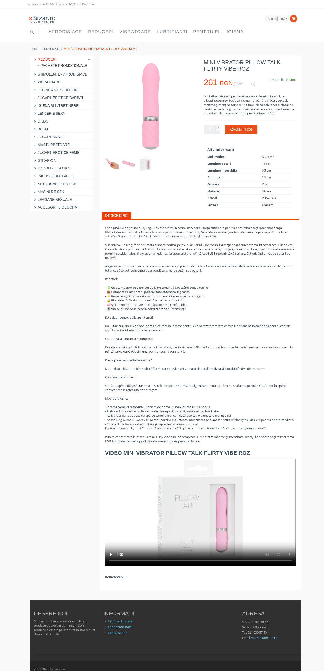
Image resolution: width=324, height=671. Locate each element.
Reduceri (101, 31)
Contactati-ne (117, 632)
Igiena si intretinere (58, 106)
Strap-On (47, 160)
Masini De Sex (51, 192)
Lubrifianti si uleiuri (58, 90)
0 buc (272, 19)
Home (35, 49)
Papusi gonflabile (56, 176)
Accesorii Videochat (58, 207)
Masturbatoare (54, 145)
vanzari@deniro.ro (264, 637)
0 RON (283, 19)
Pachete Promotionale (64, 66)
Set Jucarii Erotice (57, 184)
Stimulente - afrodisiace (62, 74)
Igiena (235, 31)
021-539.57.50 (55, 4)
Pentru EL (207, 31)
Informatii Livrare (120, 621)
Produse (51, 49)
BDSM (43, 129)
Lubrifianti (172, 31)
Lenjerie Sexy (51, 113)
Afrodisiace (65, 31)
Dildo (43, 121)
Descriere (116, 216)
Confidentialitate (120, 627)
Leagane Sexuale (55, 199)
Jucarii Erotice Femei (59, 153)
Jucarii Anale (51, 137)
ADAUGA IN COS (241, 129)
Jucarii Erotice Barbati (61, 98)
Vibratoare (135, 31)
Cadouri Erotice (54, 168)
